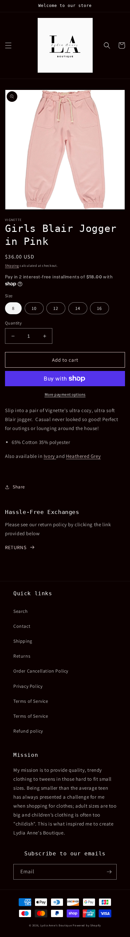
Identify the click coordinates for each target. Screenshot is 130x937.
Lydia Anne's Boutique (56, 925)
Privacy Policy (27, 686)
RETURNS (15, 547)
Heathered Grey (83, 456)
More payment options (65, 394)
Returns (21, 656)
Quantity (13, 323)
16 (99, 308)
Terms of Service (30, 701)
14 (77, 308)
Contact (21, 626)
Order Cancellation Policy (40, 671)
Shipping (12, 265)
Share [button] (19, 487)
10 (34, 308)
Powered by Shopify (87, 925)
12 (55, 308)
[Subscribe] (109, 872)
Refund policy (28, 731)
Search (20, 611)
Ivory (50, 456)
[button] (8, 45)
